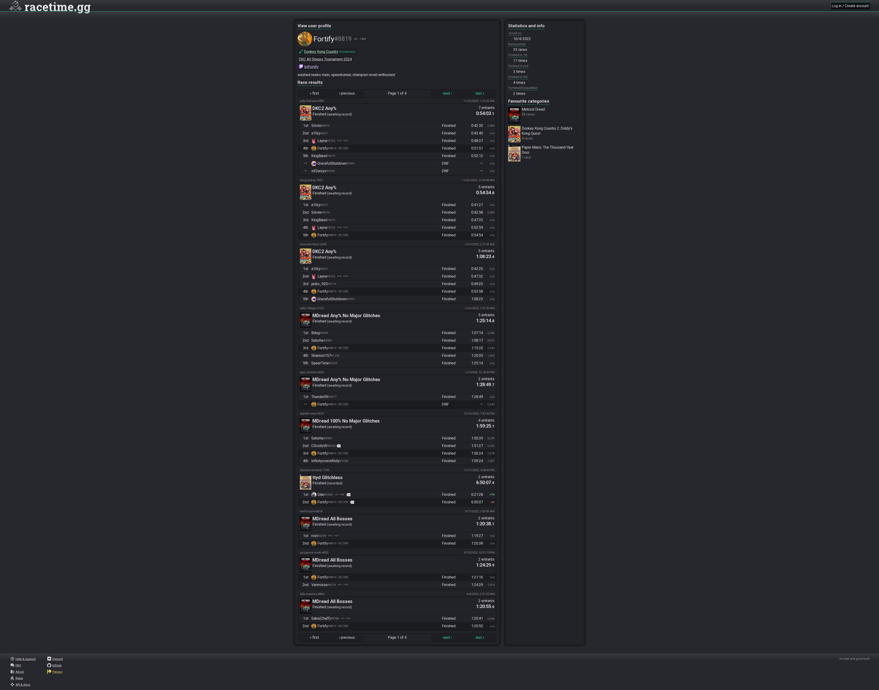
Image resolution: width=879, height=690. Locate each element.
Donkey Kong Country (321, 51)
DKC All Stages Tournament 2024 (325, 59)
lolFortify (311, 67)
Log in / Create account (850, 6)
